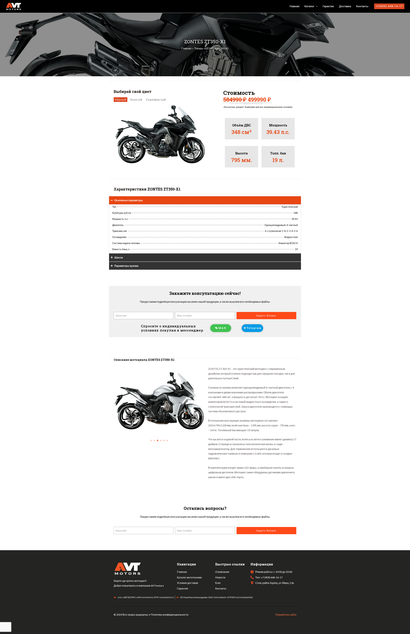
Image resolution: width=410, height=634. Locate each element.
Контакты (362, 6)
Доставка (345, 6)
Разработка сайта (285, 614)
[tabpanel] (159, 400)
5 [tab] (164, 440)
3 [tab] (157, 440)
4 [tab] (161, 440)
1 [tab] (151, 440)
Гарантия (328, 6)
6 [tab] (167, 440)
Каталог (309, 6)
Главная (294, 6)
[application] (316, 6)
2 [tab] (154, 440)
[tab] (120, 99)
